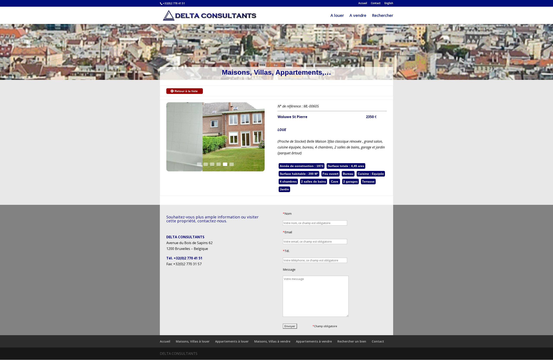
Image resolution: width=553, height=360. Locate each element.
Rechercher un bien (351, 341)
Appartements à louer (232, 341)
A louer (337, 16)
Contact (376, 3)
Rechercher (382, 16)
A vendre (358, 16)
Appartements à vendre (314, 341)
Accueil (362, 3)
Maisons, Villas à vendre (272, 341)
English (389, 3)
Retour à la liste (186, 91)
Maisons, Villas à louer (193, 341)
